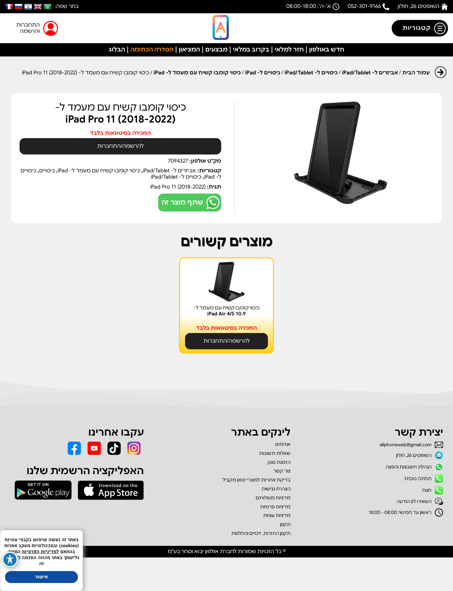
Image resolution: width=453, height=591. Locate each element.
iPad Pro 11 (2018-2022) (178, 187)
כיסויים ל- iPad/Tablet (311, 72)
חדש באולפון (326, 49)
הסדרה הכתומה (151, 49)
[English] (38, 7)
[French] (9, 7)
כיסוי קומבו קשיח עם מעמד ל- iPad (197, 72)
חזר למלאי (289, 49)
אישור (41, 576)
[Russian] (19, 7)
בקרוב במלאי (251, 49)
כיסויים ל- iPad (262, 72)
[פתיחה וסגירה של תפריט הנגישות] (10, 559)
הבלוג (117, 49)
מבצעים (216, 49)
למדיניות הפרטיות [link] (40, 551)
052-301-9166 (364, 6)
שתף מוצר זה (182, 202)
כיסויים (47, 170)
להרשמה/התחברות (120, 146)
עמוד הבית (416, 72)
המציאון (189, 49)
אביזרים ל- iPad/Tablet (370, 72)
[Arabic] (47, 7)
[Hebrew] (28, 7)
